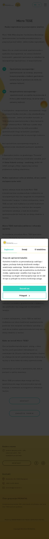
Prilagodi (23, 296)
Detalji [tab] (24, 249)
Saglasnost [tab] (9, 249)
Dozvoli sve (24, 289)
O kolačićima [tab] (40, 249)
